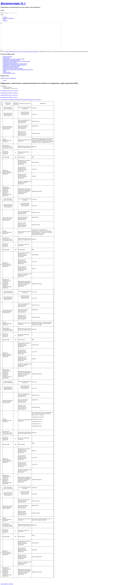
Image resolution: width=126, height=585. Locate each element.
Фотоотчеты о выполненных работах (11, 60)
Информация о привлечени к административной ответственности (24, 51)
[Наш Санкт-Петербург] (8, 78)
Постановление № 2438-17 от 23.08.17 (9, 92)
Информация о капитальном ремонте (11, 66)
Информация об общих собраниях (10, 67)
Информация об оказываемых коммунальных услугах (15, 63)
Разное (4, 70)
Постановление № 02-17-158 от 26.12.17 (10, 90)
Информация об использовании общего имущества (14, 64)
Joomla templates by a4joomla (7, 583)
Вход (4, 19)
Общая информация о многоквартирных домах (13, 59)
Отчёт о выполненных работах (10, 62)
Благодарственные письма (9, 73)
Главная (5, 17)
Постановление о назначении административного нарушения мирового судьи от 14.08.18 (21, 99)
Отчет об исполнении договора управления (13, 68)
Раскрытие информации (8, 18)
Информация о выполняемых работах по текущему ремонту (16, 61)
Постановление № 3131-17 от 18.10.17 (9, 95)
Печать (4, 80)
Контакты (5, 20)
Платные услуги (6, 72)
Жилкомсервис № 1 (13, 3)
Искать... (2, 12)
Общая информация (7, 56)
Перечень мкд (6, 57)
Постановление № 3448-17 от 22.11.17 (9, 97)
